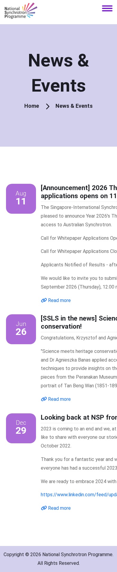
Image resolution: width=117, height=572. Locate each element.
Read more (59, 300)
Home (31, 106)
